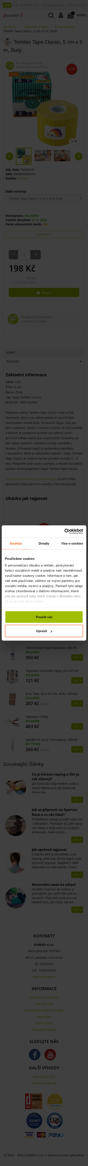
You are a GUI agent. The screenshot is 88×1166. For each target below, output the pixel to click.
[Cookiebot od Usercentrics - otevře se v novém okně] (64, 531)
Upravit (41, 631)
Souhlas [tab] (16, 543)
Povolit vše (44, 617)
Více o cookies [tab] (72, 543)
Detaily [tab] (44, 543)
